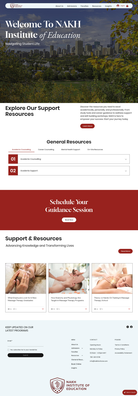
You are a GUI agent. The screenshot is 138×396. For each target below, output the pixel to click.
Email (10, 341)
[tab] (21, 149)
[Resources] (82, 355)
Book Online (76, 364)
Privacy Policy (120, 349)
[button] (127, 5)
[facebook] (131, 327)
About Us (74, 344)
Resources (75, 355)
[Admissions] (82, 348)
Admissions (75, 348)
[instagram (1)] (127, 327)
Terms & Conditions (122, 345)
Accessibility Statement (123, 353)
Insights (74, 368)
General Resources (78, 359)
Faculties (74, 352)
